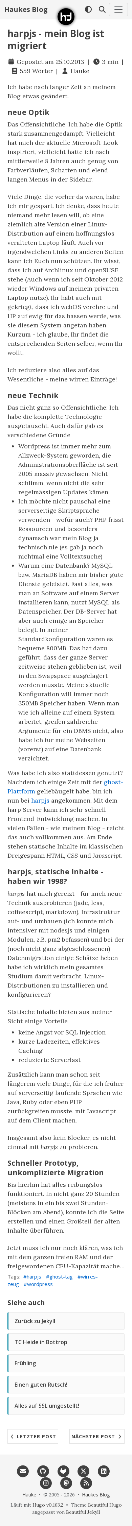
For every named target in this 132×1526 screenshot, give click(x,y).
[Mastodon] (66, 1482)
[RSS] (86, 1482)
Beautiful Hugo (105, 1505)
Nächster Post (94, 1436)
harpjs (40, 800)
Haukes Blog (26, 9)
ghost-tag (61, 1276)
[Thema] (88, 9)
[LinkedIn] (103, 1471)
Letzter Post (35, 1436)
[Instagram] (45, 1482)
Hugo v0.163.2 (47, 1505)
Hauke (79, 71)
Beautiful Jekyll (83, 1512)
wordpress (40, 1284)
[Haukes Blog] (66, 16)
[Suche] (102, 9)
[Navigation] (118, 9)
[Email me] (23, 1471)
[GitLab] (63, 1471)
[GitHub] (43, 1471)
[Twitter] (83, 1471)
